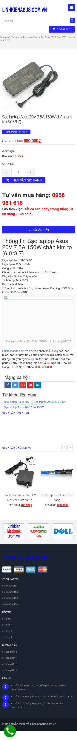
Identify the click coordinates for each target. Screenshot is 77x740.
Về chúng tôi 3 (11, 597)
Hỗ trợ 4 (8, 637)
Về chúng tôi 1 (11, 585)
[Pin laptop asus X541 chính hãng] (56, 472)
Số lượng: (8, 164)
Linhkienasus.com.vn (15, 351)
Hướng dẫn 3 (10, 663)
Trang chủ (5, 37)
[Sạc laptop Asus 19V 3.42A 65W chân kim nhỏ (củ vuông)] (20, 472)
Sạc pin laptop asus (22, 37)
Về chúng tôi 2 (11, 591)
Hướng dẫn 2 (10, 657)
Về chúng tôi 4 (11, 604)
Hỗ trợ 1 (8, 618)
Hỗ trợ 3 (8, 631)
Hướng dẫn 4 (10, 670)
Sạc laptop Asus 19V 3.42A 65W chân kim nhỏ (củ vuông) (20, 500)
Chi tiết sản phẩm (38, 229)
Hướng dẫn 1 (10, 651)
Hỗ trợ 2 (8, 624)
